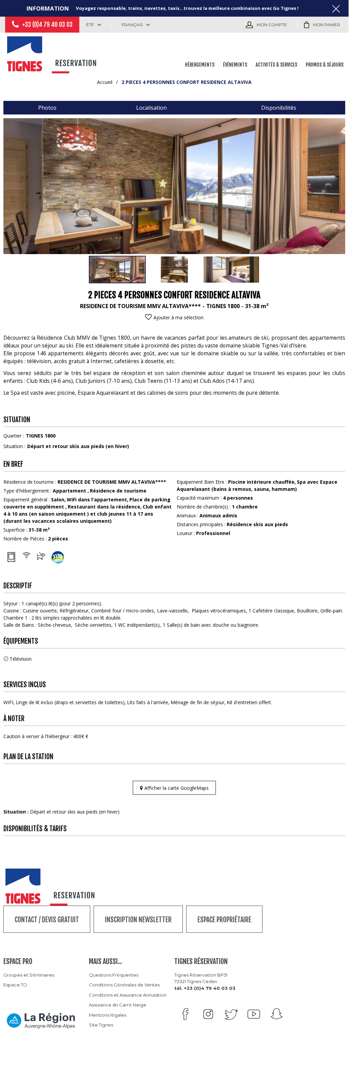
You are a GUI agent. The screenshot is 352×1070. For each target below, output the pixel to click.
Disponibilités (278, 107)
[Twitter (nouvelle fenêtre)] (231, 1014)
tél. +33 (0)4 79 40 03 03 (205, 988)
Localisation (151, 107)
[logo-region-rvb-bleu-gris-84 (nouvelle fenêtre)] (41, 1020)
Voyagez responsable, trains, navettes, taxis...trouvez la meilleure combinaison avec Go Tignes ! (187, 8)
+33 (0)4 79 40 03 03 (47, 24)
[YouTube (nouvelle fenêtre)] (254, 1014)
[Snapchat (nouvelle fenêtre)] (277, 1014)
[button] (322, 24)
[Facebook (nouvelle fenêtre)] (185, 1014)
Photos (47, 107)
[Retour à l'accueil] (52, 53)
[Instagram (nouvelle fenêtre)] (208, 1014)
